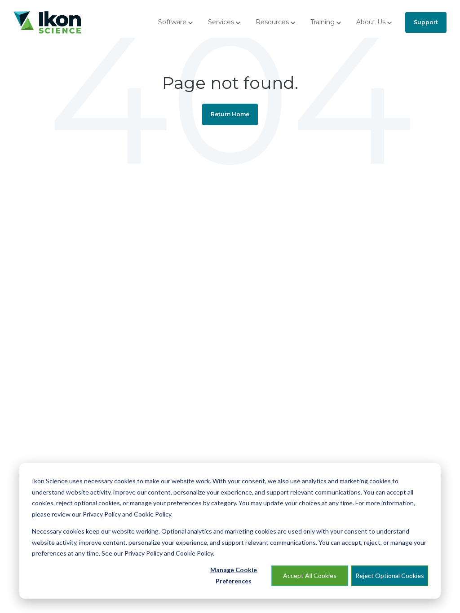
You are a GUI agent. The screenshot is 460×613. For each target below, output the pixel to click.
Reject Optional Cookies (389, 575)
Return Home (230, 114)
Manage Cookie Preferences (233, 575)
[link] (47, 22)
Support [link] (426, 22)
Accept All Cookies (309, 575)
